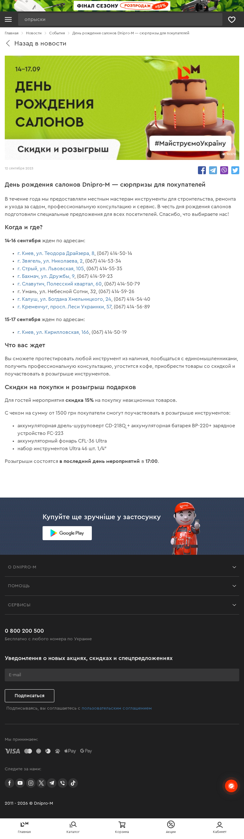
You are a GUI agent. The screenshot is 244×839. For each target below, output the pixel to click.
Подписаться (29, 695)
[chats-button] (231, 786)
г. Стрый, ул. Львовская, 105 (50, 268)
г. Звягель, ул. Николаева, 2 (50, 261)
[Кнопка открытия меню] (8, 19)
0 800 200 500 (24, 631)
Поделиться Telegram (213, 170)
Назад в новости (40, 43)
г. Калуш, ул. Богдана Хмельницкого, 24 (64, 299)
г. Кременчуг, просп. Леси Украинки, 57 (64, 306)
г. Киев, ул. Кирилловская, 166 (53, 332)
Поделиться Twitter (235, 170)
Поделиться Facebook (202, 170)
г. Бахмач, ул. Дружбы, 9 (45, 276)
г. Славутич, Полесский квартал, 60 (59, 283)
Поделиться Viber (224, 170)
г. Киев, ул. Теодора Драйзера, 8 (55, 253)
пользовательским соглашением (117, 708)
